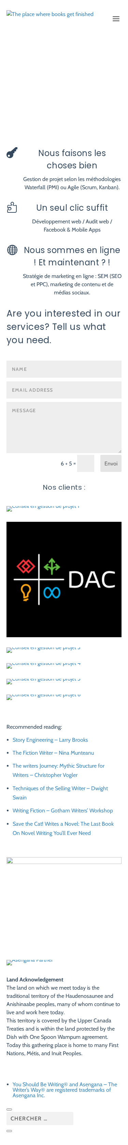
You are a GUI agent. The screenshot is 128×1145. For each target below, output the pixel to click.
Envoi (110, 463)
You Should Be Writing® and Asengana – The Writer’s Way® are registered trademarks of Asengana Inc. (65, 1090)
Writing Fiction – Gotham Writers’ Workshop (63, 810)
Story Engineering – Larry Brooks (50, 740)
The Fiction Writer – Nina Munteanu (53, 753)
